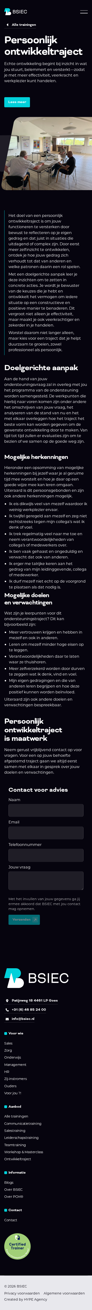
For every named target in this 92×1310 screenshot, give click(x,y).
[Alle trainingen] (20, 25)
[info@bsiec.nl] (19, 1019)
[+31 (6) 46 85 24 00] (25, 1010)
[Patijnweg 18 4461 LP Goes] (31, 1001)
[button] (84, 11)
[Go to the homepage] (36, 978)
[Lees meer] (17, 102)
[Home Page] (15, 11)
